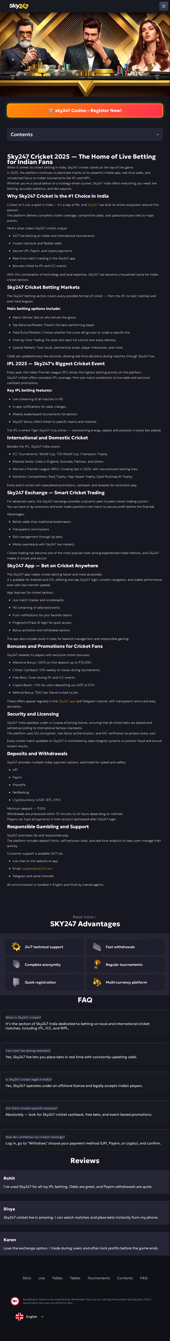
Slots (27, 1278)
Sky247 (93, 205)
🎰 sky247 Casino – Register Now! (85, 110)
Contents (125, 1278)
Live (41, 1278)
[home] (19, 6)
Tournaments (98, 1278)
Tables (57, 1278)
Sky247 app (67, 701)
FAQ (143, 1278)
